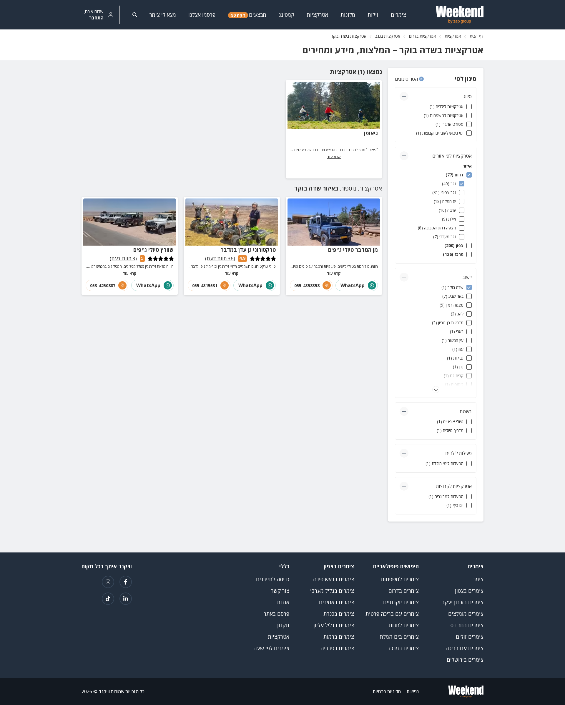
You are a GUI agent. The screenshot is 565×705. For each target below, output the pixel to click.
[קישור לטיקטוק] (108, 599)
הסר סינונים (407, 79)
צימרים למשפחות (400, 579)
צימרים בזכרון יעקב (462, 602)
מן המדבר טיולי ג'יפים (353, 249)
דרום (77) (454, 175)
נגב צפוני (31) (444, 192)
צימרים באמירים (336, 602)
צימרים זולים (469, 636)
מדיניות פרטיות (387, 691)
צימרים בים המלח (399, 636)
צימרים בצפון (469, 590)
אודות (283, 602)
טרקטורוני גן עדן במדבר (248, 249)
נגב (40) (449, 183)
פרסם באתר (276, 613)
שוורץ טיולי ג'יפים (153, 249)
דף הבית (476, 36)
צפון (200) (453, 245)
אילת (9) (449, 219)
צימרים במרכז (404, 648)
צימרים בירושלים (465, 659)
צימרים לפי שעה (271, 648)
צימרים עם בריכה (464, 648)
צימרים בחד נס (467, 625)
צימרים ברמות (338, 636)
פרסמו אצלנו (201, 14)
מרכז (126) (453, 254)
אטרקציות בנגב (387, 36)
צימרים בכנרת (338, 613)
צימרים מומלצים (465, 613)
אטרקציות (453, 36)
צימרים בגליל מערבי (332, 590)
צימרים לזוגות (404, 625)
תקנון (283, 625)
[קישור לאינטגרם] (108, 582)
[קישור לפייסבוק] (125, 582)
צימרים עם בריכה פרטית (392, 613)
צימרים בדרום (403, 590)
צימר (478, 579)
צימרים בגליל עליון (333, 625)
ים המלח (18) (445, 201)
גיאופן (371, 133)
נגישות (413, 691)
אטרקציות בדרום (422, 36)
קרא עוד (334, 156)
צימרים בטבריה (337, 648)
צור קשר (280, 590)
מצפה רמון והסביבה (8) (437, 228)
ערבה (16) (447, 210)
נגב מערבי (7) (444, 236)
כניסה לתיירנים (272, 579)
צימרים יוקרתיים (401, 602)
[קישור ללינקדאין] (125, 599)
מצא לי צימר (162, 14)
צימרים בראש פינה (333, 579)
